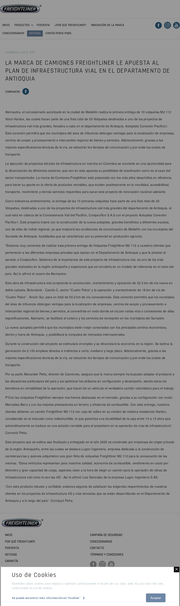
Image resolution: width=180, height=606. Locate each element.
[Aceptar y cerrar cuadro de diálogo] (176, 569)
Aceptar (155, 598)
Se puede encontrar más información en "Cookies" (46, 598)
